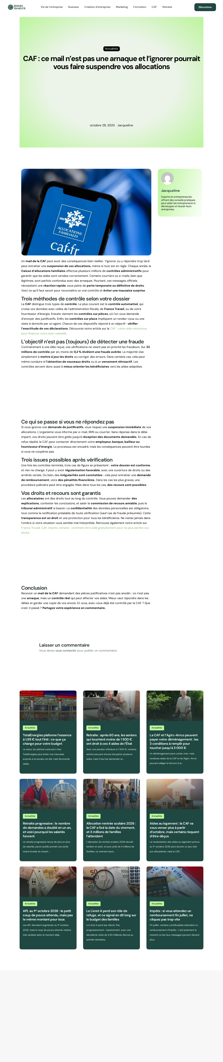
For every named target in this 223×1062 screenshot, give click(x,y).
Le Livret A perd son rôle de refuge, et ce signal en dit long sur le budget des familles (111, 915)
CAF (154, 7)
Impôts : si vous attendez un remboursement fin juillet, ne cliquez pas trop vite (171, 915)
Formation (139, 7)
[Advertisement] (111, 98)
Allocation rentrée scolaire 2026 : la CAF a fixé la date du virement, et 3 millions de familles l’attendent (111, 829)
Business (73, 7)
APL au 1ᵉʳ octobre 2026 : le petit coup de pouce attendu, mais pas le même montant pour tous (48, 915)
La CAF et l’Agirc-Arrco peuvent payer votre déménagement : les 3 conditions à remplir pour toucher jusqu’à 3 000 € (174, 741)
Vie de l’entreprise (52, 7)
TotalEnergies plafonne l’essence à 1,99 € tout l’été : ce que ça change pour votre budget (47, 739)
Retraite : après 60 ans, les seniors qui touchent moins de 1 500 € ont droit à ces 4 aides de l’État (111, 739)
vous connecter (65, 651)
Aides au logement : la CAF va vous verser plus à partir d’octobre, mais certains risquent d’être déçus (174, 829)
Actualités (30, 727)
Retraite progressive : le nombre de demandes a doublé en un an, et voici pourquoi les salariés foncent (47, 829)
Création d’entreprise (97, 7)
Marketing (122, 7)
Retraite (167, 7)
